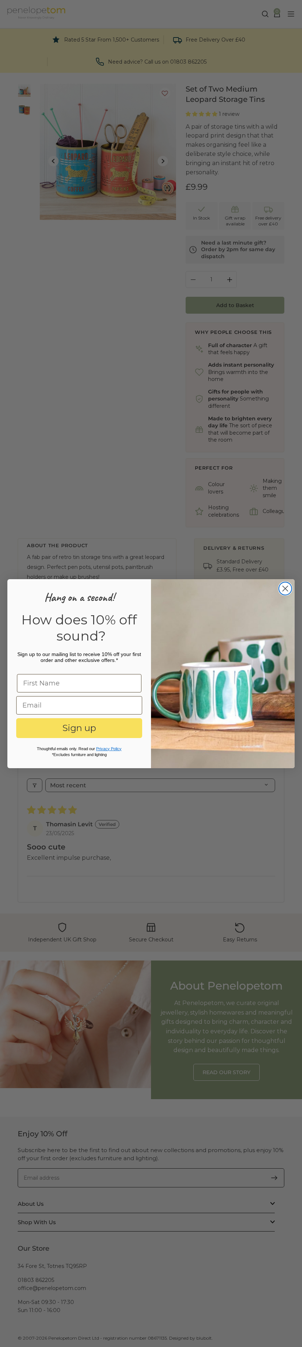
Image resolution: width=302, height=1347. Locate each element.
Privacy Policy (109, 748)
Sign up (79, 728)
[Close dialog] (285, 588)
